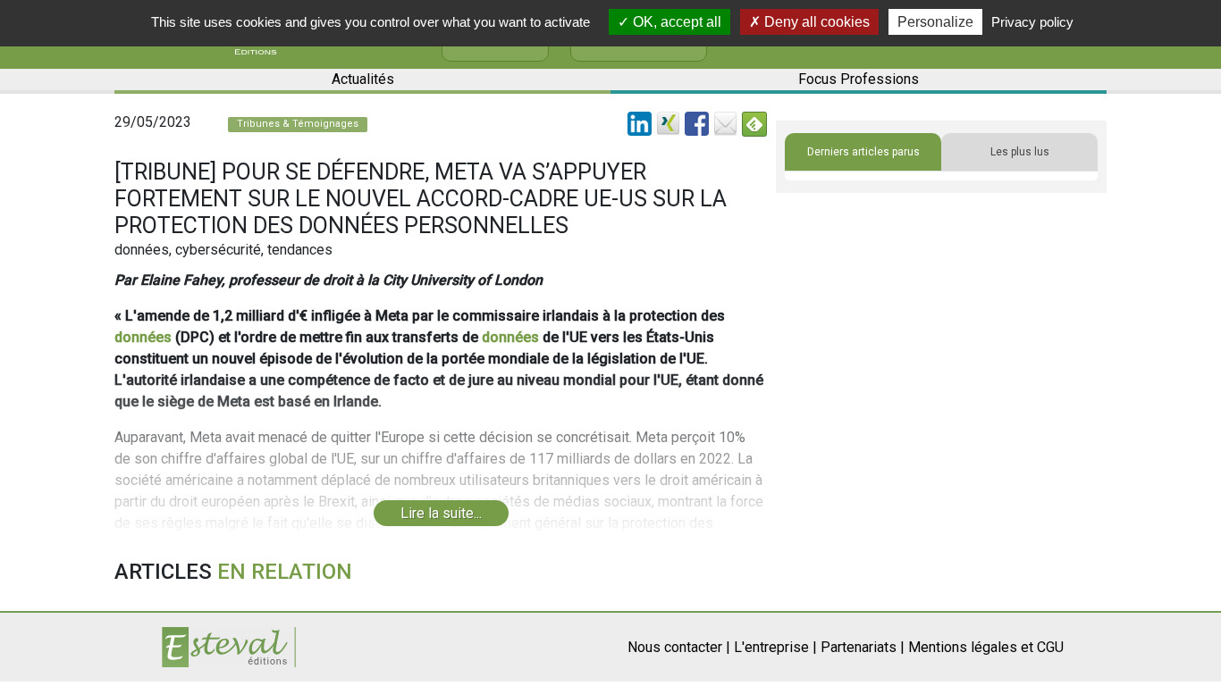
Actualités (363, 79)
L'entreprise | (775, 647)
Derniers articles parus (863, 152)
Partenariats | (863, 647)
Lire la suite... (441, 513)
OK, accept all (675, 21)
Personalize (935, 21)
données (143, 337)
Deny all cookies (815, 21)
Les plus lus (1019, 152)
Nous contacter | (678, 647)
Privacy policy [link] (1032, 21)
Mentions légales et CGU (986, 647)
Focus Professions (858, 79)
